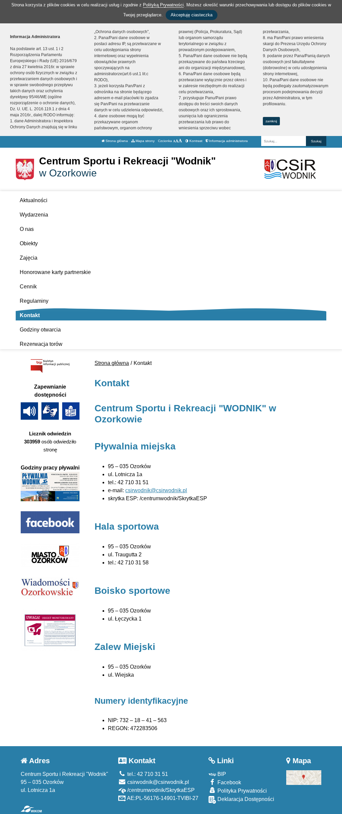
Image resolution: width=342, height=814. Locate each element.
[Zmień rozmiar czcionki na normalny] (174, 141)
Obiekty (29, 243)
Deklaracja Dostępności (245, 799)
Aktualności (33, 200)
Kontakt (30, 315)
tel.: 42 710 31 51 (147, 774)
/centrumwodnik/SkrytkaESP (160, 790)
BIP (221, 774)
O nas (27, 229)
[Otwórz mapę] (303, 777)
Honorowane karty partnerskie (55, 272)
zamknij (271, 121)
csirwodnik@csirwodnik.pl (156, 490)
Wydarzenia (34, 215)
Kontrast (195, 141)
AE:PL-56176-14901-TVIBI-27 (162, 798)
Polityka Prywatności (241, 791)
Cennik (28, 286)
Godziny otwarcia (40, 329)
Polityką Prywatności (163, 4)
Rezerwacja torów (41, 344)
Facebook (228, 782)
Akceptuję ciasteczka (191, 14)
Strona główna (116, 141)
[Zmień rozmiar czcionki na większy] (176, 141)
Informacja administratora (228, 141)
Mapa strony (145, 141)
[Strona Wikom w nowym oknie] (31, 809)
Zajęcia (28, 258)
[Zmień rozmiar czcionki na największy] (180, 141)
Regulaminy (34, 301)
